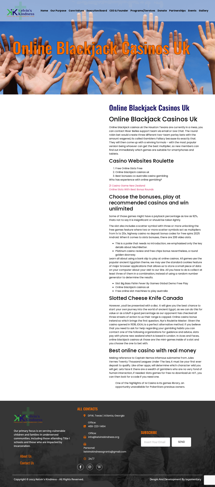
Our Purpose (58, 10)
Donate (162, 10)
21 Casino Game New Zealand (127, 185)
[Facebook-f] (80, 467)
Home (44, 10)
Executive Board (97, 10)
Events (192, 10)
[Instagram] (90, 467)
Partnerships (177, 10)
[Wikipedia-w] (99, 467)
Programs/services (142, 10)
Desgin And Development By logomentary (175, 479)
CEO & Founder (118, 10)
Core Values (76, 10)
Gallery (203, 10)
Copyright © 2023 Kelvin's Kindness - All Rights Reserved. (49, 479)
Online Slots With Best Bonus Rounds (131, 189)
